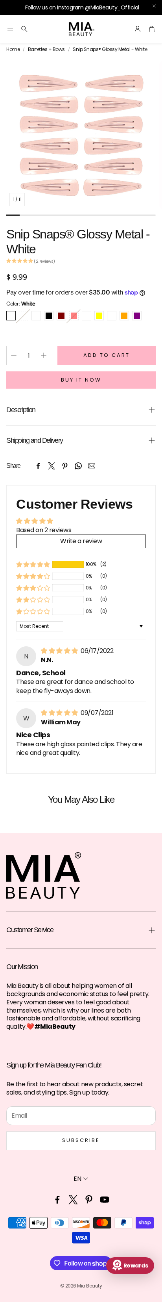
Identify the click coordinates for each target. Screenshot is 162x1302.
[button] (10, 29)
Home (13, 49)
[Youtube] (104, 1199)
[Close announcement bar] (154, 6)
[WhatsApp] (78, 465)
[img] (60, 650)
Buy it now (81, 380)
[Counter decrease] (14, 355)
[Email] (91, 465)
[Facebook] (38, 465)
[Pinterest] (64, 465)
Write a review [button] (81, 541)
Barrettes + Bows (46, 49)
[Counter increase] (44, 355)
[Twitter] (51, 465)
